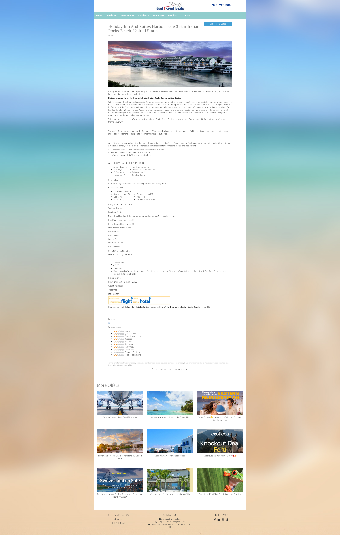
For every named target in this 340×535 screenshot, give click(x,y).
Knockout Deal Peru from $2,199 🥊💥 (220, 455)
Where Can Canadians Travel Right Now (120, 417)
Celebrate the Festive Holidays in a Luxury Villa (170, 494)
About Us (118, 519)
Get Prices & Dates (218, 24)
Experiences (111, 15)
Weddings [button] (143, 15)
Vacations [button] (172, 15)
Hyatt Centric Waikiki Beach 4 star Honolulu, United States (120, 457)
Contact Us (158, 15)
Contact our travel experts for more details (170, 369)
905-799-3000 (221, 5)
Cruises (186, 15)
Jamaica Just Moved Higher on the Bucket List (170, 417)
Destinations (127, 15)
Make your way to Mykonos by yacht (170, 455)
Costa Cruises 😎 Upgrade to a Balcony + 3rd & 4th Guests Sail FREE (220, 418)
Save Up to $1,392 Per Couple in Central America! (220, 494)
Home (99, 15)
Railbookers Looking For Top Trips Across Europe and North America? (120, 495)
